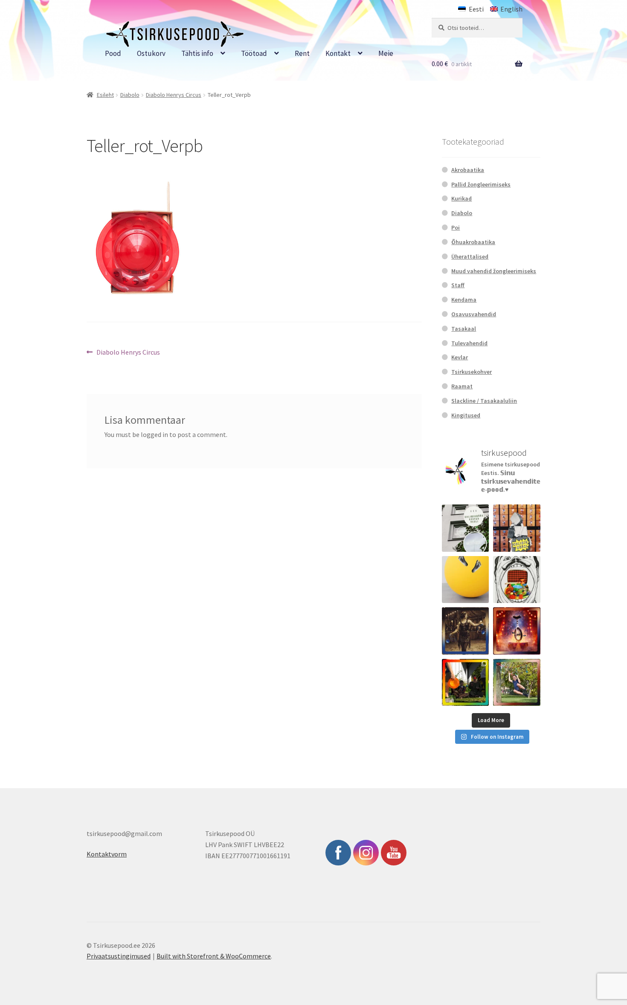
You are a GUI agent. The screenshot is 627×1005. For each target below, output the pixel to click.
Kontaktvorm (107, 854)
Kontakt (338, 53)
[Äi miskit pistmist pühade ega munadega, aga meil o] (465, 631)
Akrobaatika (467, 170)
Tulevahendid (469, 343)
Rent (302, 53)
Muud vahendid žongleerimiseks (493, 271)
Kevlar (459, 357)
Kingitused (465, 415)
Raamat (462, 386)
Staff (457, 285)
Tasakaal (463, 328)
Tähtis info (197, 53)
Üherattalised (469, 256)
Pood (113, 53)
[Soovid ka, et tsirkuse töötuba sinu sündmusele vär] (465, 682)
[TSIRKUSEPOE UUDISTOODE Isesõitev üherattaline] (516, 631)
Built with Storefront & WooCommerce (214, 956)
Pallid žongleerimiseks (481, 184)
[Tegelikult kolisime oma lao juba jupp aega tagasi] (465, 528)
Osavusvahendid (473, 314)
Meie (385, 53)
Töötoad (254, 53)
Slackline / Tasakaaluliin (484, 401)
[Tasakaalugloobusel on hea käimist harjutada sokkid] (465, 579)
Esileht (105, 95)
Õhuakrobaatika (473, 242)
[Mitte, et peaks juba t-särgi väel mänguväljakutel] (516, 682)
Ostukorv (151, 53)
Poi (455, 227)
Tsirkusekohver (471, 372)
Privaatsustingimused (119, 956)
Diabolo (129, 95)
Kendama (463, 299)
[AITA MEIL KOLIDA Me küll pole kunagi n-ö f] (516, 528)
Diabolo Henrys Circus (173, 95)
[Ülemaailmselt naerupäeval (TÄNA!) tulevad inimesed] (516, 579)
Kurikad (461, 198)
